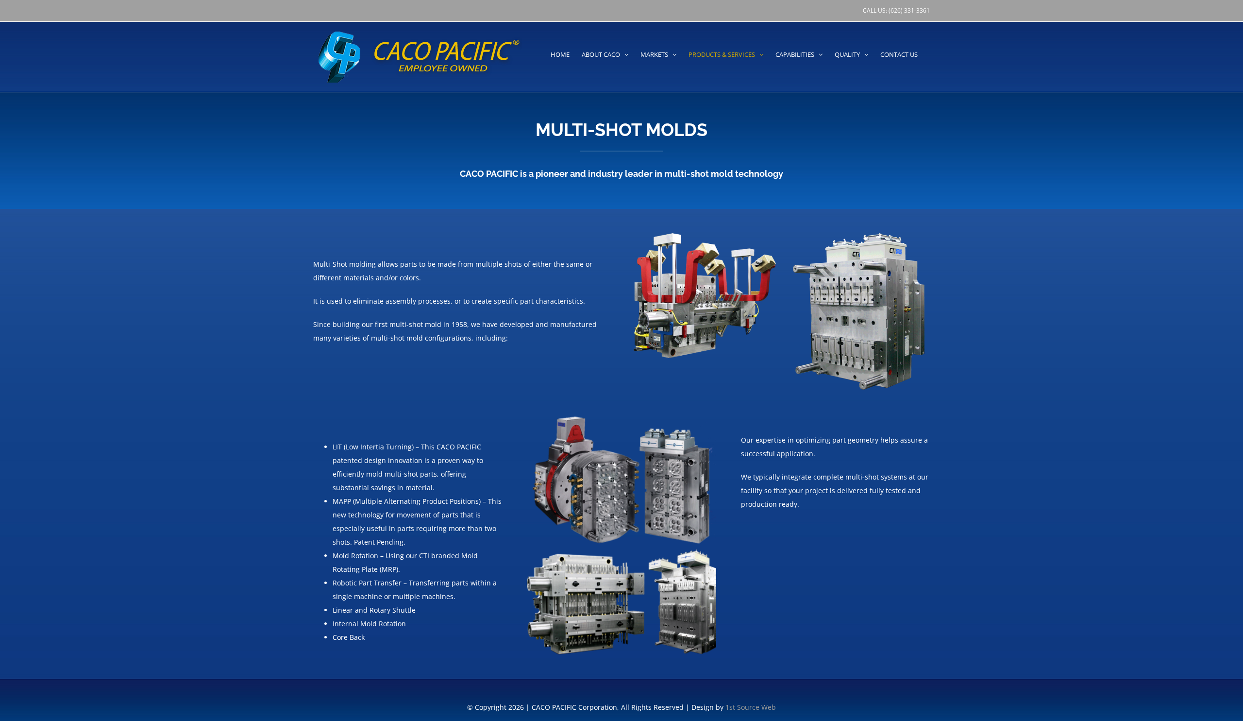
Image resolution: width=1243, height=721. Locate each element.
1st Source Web (750, 707)
